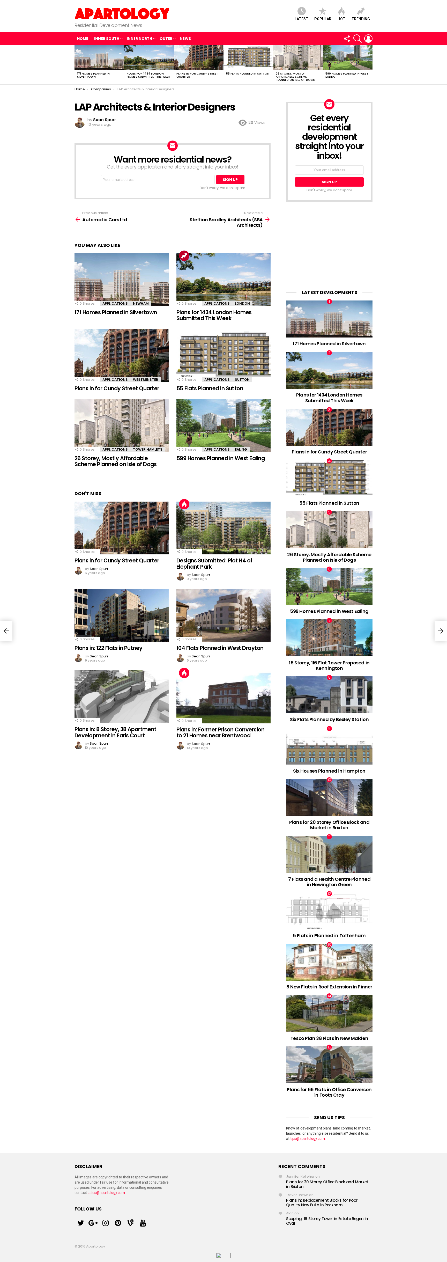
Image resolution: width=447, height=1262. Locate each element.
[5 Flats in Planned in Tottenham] (329, 911)
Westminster (145, 379)
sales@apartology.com (106, 1193)
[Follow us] (346, 38)
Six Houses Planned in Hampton (329, 771)
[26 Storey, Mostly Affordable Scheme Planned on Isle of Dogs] (298, 57)
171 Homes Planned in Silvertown (93, 75)
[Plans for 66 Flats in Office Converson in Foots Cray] (329, 1064)
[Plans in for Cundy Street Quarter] (199, 57)
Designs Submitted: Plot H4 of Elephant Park (214, 563)
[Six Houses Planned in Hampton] (329, 746)
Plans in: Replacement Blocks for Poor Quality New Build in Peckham (321, 1203)
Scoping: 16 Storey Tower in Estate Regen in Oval (327, 1221)
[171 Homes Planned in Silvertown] (99, 57)
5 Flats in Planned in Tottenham (329, 935)
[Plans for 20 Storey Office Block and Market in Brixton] (329, 797)
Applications (115, 303)
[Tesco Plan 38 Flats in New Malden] (329, 1013)
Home (82, 38)
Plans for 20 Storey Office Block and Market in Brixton (329, 825)
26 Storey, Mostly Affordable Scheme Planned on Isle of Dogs (295, 76)
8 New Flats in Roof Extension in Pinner (329, 987)
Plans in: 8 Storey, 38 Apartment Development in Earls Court (115, 732)
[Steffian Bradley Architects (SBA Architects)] (441, 631)
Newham (141, 303)
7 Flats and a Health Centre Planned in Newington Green (329, 882)
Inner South (106, 38)
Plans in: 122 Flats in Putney (108, 648)
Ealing (241, 449)
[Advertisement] (329, 245)
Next (370, 64)
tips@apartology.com (307, 1138)
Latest (301, 19)
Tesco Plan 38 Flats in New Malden (329, 1038)
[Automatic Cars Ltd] (6, 631)
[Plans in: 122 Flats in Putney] (121, 615)
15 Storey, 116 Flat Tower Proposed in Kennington (329, 665)
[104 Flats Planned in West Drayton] (223, 615)
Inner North (139, 38)
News (185, 38)
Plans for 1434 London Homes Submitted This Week (148, 75)
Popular (322, 19)
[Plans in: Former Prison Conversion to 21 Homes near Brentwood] (223, 696)
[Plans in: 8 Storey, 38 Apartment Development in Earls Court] (121, 696)
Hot (341, 19)
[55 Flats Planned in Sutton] (248, 57)
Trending (361, 19)
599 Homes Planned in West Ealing (346, 75)
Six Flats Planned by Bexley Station (329, 719)
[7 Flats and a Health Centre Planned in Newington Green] (329, 854)
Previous (77, 64)
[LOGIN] (368, 38)
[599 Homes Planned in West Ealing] (348, 57)
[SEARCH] (357, 38)
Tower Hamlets (147, 449)
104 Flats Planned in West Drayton (220, 648)
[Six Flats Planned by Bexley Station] (329, 694)
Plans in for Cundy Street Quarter (197, 75)
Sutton (242, 379)
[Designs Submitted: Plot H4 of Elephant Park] (223, 528)
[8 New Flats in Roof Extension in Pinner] (329, 962)
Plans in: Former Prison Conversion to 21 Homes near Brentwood (220, 732)
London (242, 303)
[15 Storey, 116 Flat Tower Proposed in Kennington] (329, 637)
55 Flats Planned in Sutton (247, 73)
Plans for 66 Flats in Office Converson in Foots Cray (329, 1092)
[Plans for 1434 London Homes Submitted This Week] (149, 57)
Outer (166, 38)
